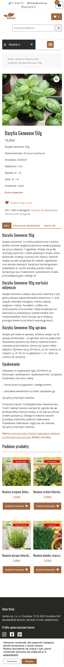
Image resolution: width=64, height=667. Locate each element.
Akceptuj (29, 661)
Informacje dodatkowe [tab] (26, 225)
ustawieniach (10, 655)
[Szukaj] (58, 27)
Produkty (14, 44)
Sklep (10, 59)
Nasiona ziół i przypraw (18, 214)
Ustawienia (12, 661)
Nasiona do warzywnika (44, 210)
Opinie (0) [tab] (49, 225)
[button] (50, 44)
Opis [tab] (6, 225)
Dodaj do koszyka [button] (14, 506)
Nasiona (19, 59)
